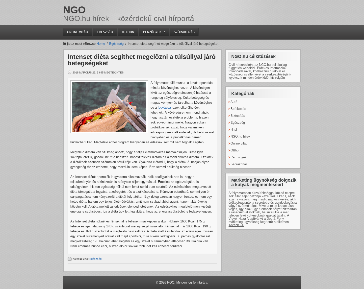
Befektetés (238, 109)
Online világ (77, 32)
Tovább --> (236, 225)
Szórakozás (184, 32)
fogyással (165, 107)
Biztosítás (238, 116)
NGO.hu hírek (240, 136)
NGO (74, 9)
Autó (234, 102)
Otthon (128, 32)
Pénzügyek (154, 32)
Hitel (234, 129)
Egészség (105, 32)
